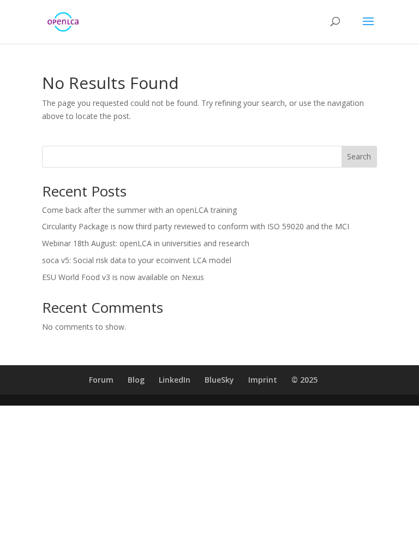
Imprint (262, 379)
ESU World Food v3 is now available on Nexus (123, 277)
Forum (101, 379)
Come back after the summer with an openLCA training (139, 210)
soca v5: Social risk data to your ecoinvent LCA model (136, 260)
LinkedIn (174, 379)
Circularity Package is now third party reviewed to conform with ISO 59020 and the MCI (195, 226)
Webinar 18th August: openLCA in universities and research (145, 243)
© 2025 (304, 379)
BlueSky (219, 379)
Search (359, 156)
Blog (136, 379)
